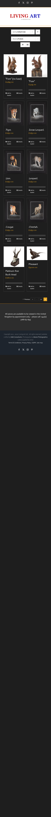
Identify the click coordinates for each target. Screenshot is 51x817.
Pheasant (33, 264)
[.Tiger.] (14, 113)
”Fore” (32, 81)
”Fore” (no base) (13, 78)
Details (20, 93)
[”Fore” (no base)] (14, 64)
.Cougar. (9, 226)
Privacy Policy (26, 343)
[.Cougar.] (14, 210)
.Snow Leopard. (36, 129)
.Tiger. (8, 129)
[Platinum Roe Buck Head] (14, 257)
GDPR (34, 343)
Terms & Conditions (14, 343)
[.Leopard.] (37, 161)
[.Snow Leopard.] (37, 113)
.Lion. (8, 178)
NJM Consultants (16, 337)
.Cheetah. (33, 226)
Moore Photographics (40, 337)
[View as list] (27, 44)
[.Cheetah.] (37, 210)
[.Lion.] (14, 161)
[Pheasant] (37, 253)
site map (40, 343)
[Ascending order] (37, 32)
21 (41, 299)
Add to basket (9, 94)
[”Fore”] (37, 65)
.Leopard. (33, 178)
